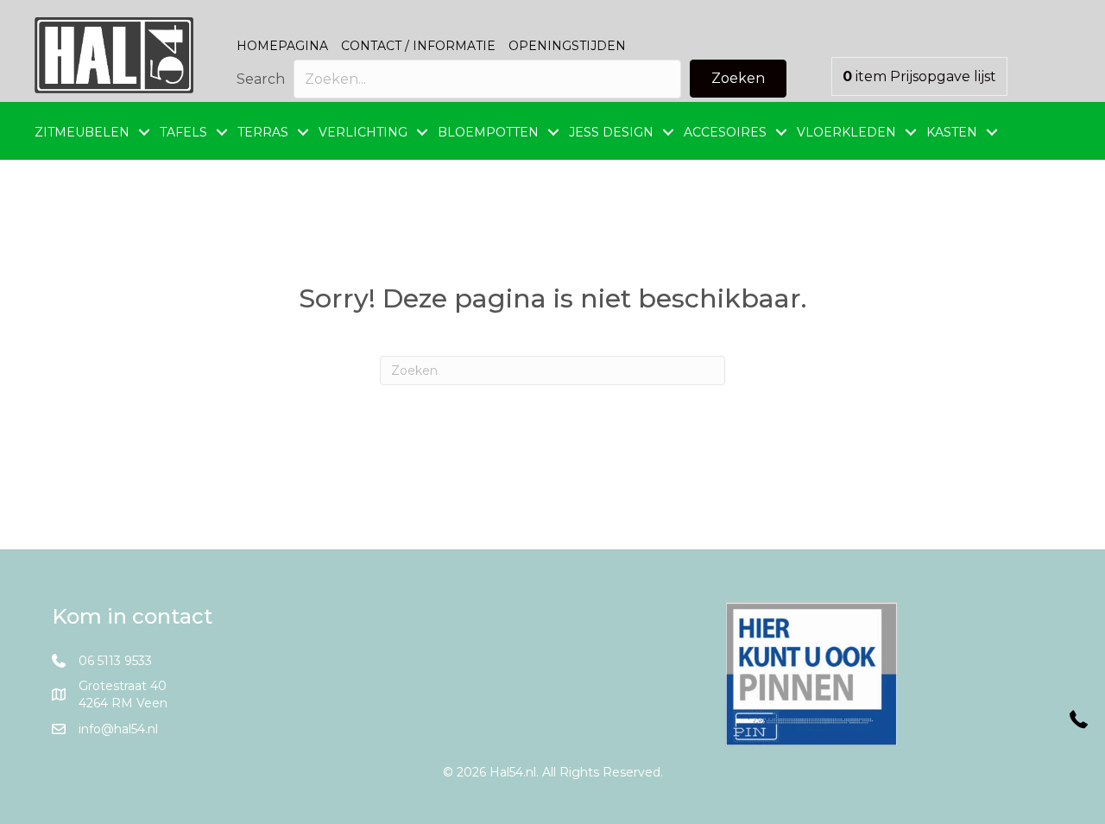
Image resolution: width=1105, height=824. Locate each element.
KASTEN (951, 132)
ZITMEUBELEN (82, 132)
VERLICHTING (363, 132)
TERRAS (262, 132)
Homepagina (282, 46)
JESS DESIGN (611, 132)
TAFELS (183, 132)
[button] (738, 79)
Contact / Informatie (418, 46)
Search (261, 79)
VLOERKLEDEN (846, 132)
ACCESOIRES (725, 132)
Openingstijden (567, 46)
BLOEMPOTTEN (488, 132)
